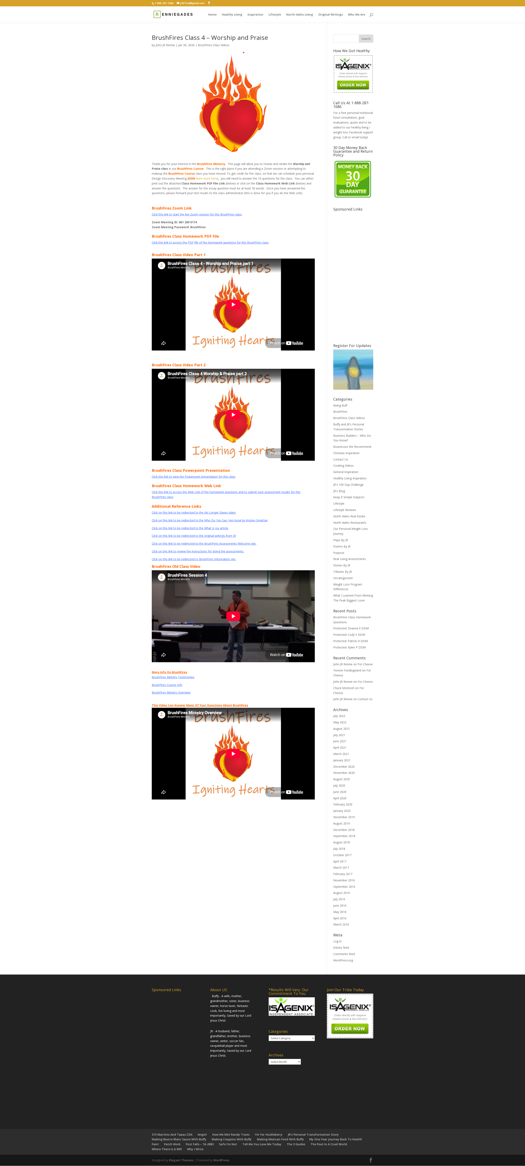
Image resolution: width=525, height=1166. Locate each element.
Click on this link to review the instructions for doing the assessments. (198, 551)
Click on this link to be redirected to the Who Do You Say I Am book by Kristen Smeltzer (210, 520)
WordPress (221, 1160)
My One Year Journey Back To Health (335, 1139)
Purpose (338, 553)
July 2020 (339, 785)
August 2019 (341, 823)
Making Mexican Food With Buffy (280, 1139)
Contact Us (340, 459)
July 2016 (339, 899)
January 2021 (341, 760)
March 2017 (341, 867)
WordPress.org (343, 960)
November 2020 (344, 773)
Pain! (155, 1144)
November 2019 (344, 817)
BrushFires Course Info (167, 685)
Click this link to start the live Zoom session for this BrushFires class (197, 214)
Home (212, 14)
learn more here (206, 178)
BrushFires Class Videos (213, 45)
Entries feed (341, 948)
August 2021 (341, 729)
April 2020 (339, 798)
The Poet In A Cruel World (328, 1144)
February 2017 (342, 874)
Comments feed (344, 954)
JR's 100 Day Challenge (348, 485)
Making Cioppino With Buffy (232, 1139)
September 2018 (344, 836)
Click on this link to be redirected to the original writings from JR (194, 536)
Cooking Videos (343, 465)
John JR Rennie (165, 45)
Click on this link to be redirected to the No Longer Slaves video (194, 512)
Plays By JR (340, 540)
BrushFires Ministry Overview (171, 692)
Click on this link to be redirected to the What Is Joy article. (190, 528)
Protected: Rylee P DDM (349, 647)
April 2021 (339, 747)
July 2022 (339, 716)
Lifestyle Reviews (344, 510)
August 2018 (341, 842)
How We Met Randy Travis (231, 1134)
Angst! (202, 1134)
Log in (337, 941)
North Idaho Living (299, 14)
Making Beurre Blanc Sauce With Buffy (179, 1139)
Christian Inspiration (346, 453)
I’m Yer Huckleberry (268, 1134)
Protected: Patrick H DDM (350, 641)
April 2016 (339, 918)
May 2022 (339, 722)
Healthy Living (232, 14)
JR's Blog (339, 491)
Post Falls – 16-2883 (200, 1144)
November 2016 (344, 880)
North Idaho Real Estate (349, 516)
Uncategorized (343, 578)
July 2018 (339, 849)
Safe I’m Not (228, 1144)
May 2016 (339, 912)
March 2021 (341, 754)
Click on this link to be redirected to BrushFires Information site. (194, 559)
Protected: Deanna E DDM (351, 628)
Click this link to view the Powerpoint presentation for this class (193, 477)
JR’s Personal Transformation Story (313, 1134)
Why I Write (195, 1149)
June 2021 (339, 741)
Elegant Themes (181, 1160)
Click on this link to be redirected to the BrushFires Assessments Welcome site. (204, 543)
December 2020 (344, 767)
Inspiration (255, 14)
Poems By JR (341, 546)
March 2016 (341, 924)
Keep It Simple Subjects (348, 497)
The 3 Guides (296, 1144)
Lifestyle (275, 14)
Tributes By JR (342, 572)
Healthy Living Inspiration (349, 478)
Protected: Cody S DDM (349, 635)
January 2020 (341, 811)
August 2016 (341, 893)
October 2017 (342, 855)
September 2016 (344, 887)
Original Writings (330, 14)
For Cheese (365, 664)
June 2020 (339, 792)
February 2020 (342, 804)
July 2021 (339, 735)
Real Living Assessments (349, 559)
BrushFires (340, 411)
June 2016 (339, 905)
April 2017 (339, 861)
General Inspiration (345, 472)
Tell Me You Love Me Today (261, 1144)
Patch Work (172, 1144)
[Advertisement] (364, 274)
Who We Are (356, 14)
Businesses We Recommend (352, 447)
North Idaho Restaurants (349, 523)
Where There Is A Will (167, 1149)
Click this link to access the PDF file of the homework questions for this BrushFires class (210, 242)
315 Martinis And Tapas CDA (172, 1134)
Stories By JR (341, 565)
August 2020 (341, 779)
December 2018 (344, 830)
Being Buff (340, 405)
